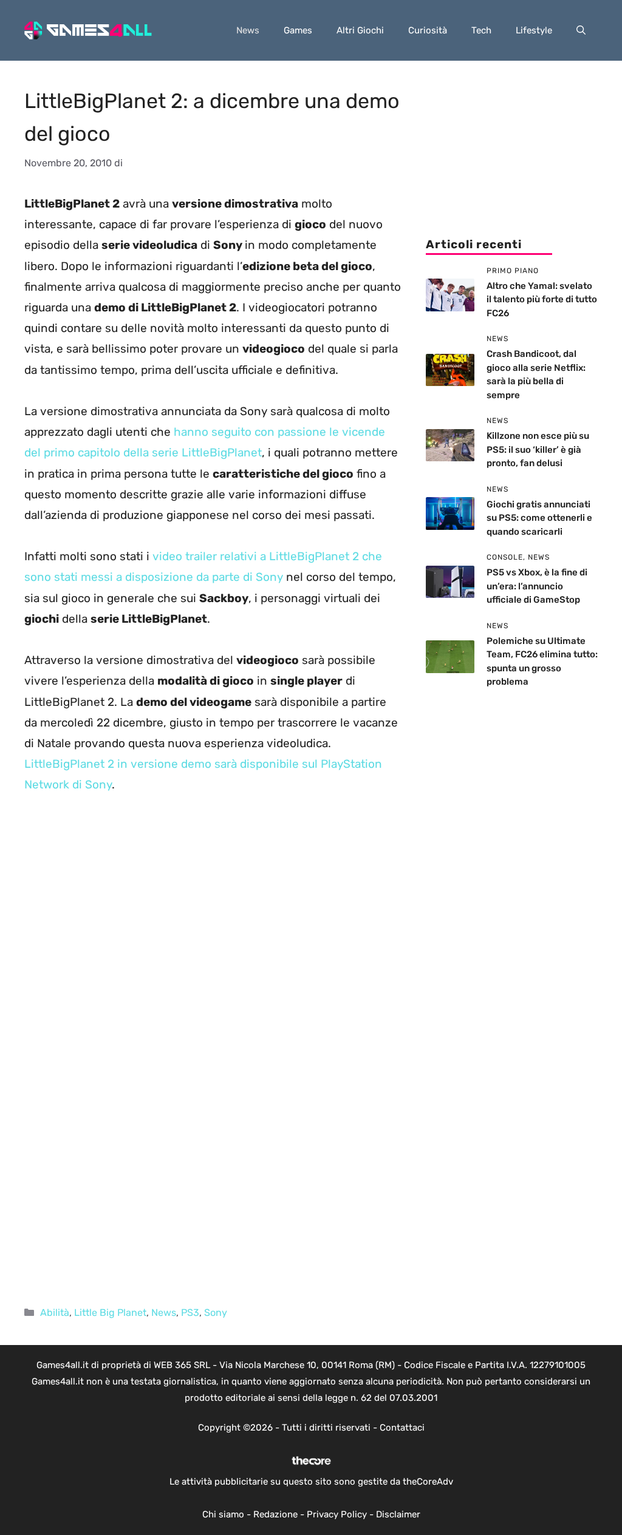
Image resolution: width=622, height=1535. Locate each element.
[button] (581, 30)
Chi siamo (223, 1514)
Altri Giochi (360, 30)
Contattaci (402, 1427)
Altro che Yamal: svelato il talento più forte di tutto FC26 (542, 299)
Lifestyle (534, 30)
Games (298, 30)
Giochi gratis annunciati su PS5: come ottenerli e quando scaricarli (539, 518)
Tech (481, 30)
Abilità (54, 1312)
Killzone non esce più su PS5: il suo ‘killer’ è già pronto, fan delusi (538, 449)
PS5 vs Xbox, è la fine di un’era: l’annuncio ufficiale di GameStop (537, 586)
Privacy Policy (337, 1514)
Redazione (275, 1514)
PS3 (190, 1312)
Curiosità (427, 30)
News (247, 30)
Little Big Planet (110, 1312)
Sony (215, 1312)
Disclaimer (398, 1514)
